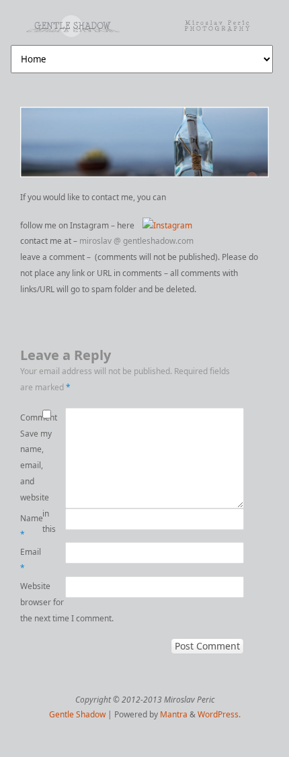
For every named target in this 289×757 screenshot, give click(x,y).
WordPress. (219, 714)
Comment (31, 417)
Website (31, 586)
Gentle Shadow (77, 714)
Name (31, 526)
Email (30, 560)
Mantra (174, 714)
